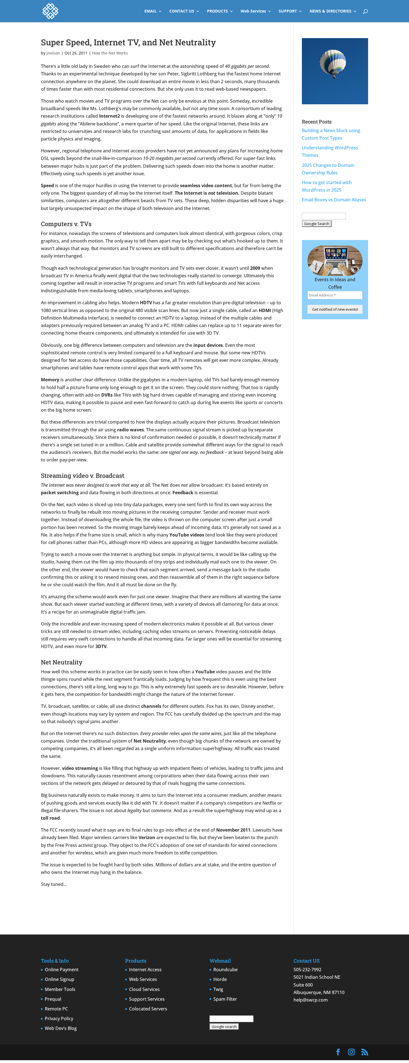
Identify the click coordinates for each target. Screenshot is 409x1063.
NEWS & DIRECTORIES (330, 11)
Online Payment (61, 969)
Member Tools (60, 989)
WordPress (145, 1052)
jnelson (53, 53)
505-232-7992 (307, 969)
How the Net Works (110, 53)
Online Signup (59, 979)
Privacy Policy (59, 1018)
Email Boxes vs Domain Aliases (334, 200)
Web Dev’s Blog (61, 1028)
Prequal (53, 999)
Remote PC (56, 1009)
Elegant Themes (85, 1052)
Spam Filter (225, 999)
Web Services (253, 11)
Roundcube (225, 969)
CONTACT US (181, 11)
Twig (218, 989)
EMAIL (150, 11)
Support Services (147, 999)
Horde (220, 979)
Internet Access (145, 969)
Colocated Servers (148, 1009)
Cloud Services (144, 989)
